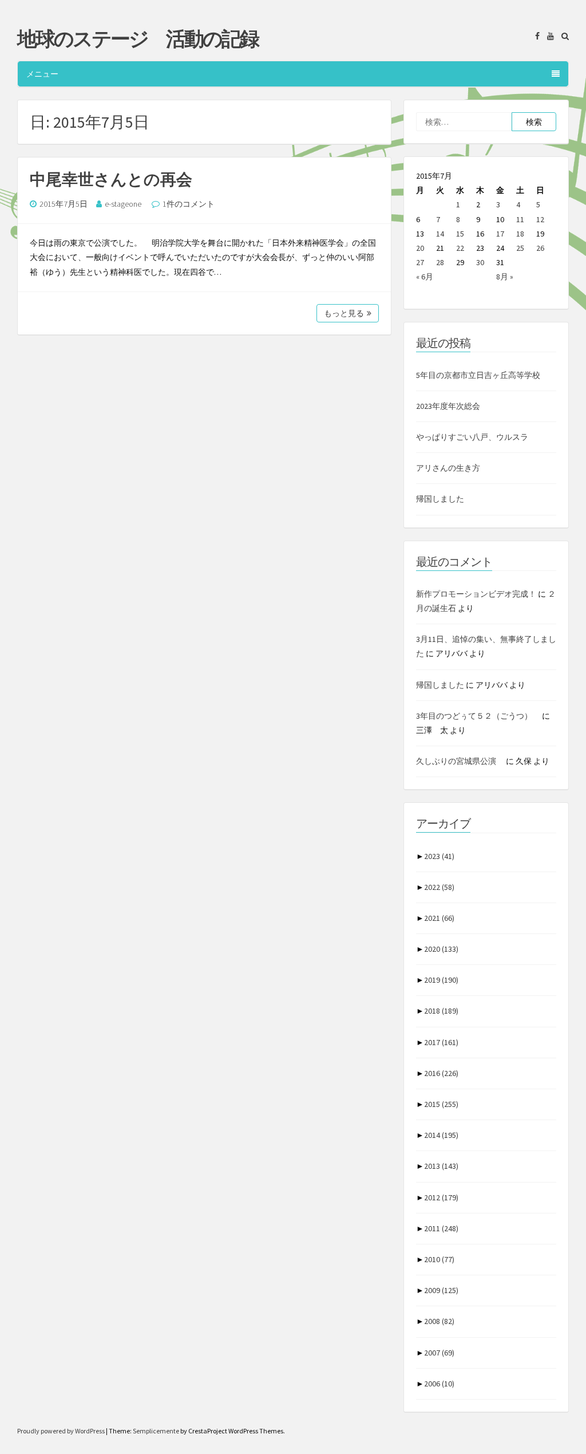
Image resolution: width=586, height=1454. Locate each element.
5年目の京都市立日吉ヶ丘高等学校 (478, 375)
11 (520, 219)
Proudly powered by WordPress (61, 1431)
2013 (441, 1166)
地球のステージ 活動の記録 (137, 39)
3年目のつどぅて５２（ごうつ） (478, 716)
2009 (441, 1290)
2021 (439, 918)
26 (540, 248)
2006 (439, 1383)
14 (440, 233)
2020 (441, 949)
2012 (441, 1197)
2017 (441, 1042)
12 (540, 219)
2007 (439, 1352)
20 (420, 248)
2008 (439, 1321)
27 (420, 262)
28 (440, 262)
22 (460, 248)
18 (520, 233)
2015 (441, 1104)
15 (460, 233)
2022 (439, 887)
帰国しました (440, 499)
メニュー (42, 74)
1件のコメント (189, 204)
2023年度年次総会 (448, 406)
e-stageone (123, 204)
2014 (441, 1135)
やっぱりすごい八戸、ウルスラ (472, 437)
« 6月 (424, 276)
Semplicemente (156, 1431)
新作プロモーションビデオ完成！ (476, 594)
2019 (441, 980)
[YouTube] (547, 36)
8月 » (504, 276)
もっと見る (344, 313)
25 (520, 248)
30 (480, 262)
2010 (439, 1259)
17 (500, 233)
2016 (441, 1073)
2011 (441, 1228)
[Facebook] (534, 36)
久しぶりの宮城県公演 (460, 761)
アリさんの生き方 (448, 468)
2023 (439, 856)
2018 (441, 1011)
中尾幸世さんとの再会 (111, 179)
